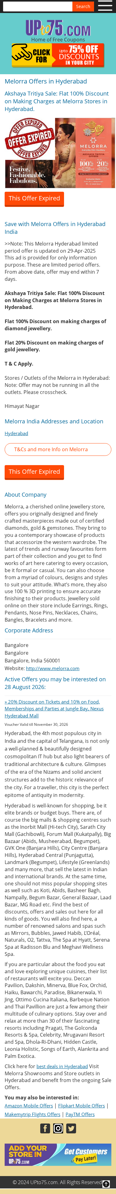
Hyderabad (16, 433)
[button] (58, 449)
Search (83, 6)
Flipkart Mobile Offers (81, 1105)
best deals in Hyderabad (62, 1066)
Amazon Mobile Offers (29, 1105)
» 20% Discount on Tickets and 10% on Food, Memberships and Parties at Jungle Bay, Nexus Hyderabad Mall (54, 709)
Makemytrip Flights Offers (32, 1114)
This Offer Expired (34, 198)
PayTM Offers (80, 1114)
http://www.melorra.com (52, 668)
